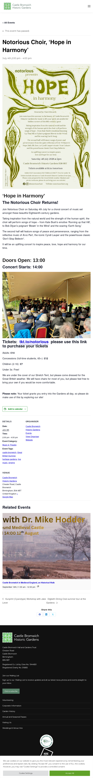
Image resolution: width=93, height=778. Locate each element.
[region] (46, 767)
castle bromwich (9, 452)
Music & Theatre (9, 444)
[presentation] (46, 546)
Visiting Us (6, 722)
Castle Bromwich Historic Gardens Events (33, 429)
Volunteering (7, 700)
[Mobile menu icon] (89, 6)
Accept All (70, 773)
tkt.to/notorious (34, 341)
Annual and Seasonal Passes (14, 717)
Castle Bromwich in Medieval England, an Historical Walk (29, 582)
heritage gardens (9, 459)
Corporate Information (11, 706)
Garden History (8, 711)
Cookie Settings (25, 773)
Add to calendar (15, 409)
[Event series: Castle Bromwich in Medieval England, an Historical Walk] (38, 586)
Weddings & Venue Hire (12, 728)
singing (11, 462)
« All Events (8, 22)
